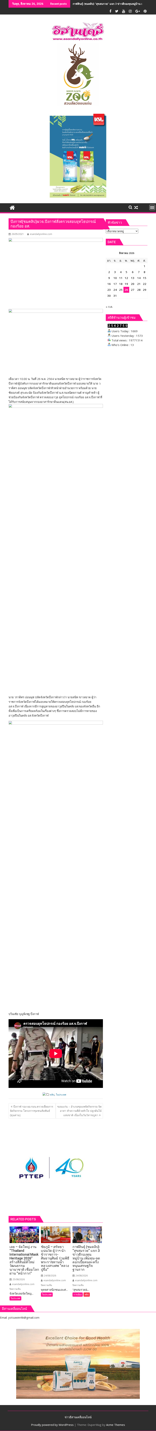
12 (126, 278)
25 (121, 290)
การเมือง (78, 1294)
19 (126, 284)
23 (109, 290)
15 (144, 278)
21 (139, 284)
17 (115, 284)
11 (121, 278)
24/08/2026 (49, 1275)
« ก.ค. (109, 307)
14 (139, 278)
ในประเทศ (61, 1094)
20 (132, 284)
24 (115, 290)
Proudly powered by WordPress (52, 1425)
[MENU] (152, 207)
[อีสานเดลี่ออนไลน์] (12, 207)
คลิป (52, 1094)
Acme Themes (115, 1425)
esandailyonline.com (41, 234)
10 (115, 278)
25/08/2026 (18, 1279)
